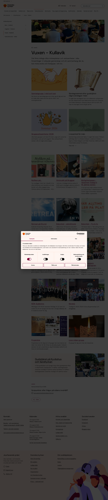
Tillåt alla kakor (75, 265)
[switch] (46, 259)
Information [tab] (54, 238)
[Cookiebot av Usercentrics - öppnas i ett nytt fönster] (79, 234)
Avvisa (33, 265)
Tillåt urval (54, 265)
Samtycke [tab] (32, 238)
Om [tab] (76, 238)
